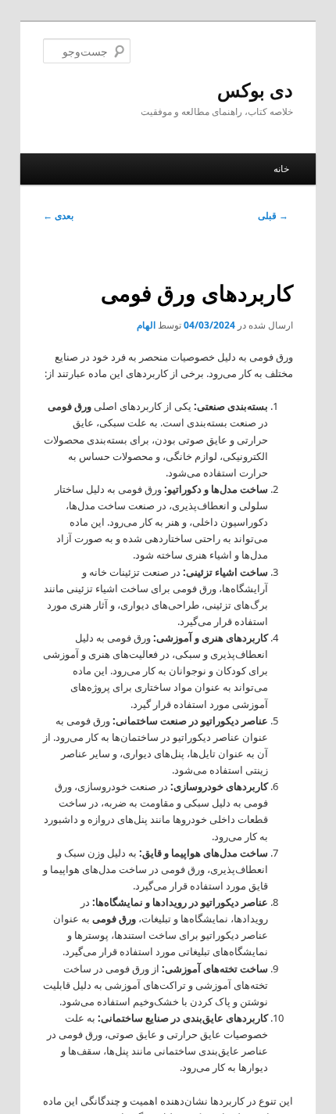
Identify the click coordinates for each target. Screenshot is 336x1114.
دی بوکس (255, 89)
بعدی (58, 215)
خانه (281, 168)
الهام (146, 325)
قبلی (273, 215)
